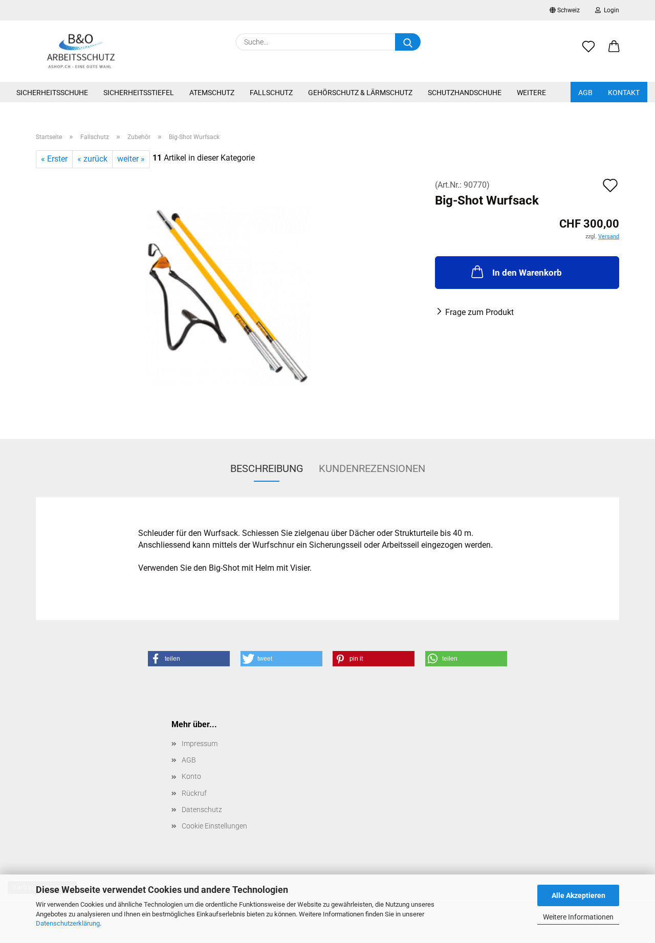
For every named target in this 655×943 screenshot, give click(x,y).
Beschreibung (266, 468)
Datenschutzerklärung (68, 923)
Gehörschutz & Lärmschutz (360, 92)
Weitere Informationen (578, 917)
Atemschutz (211, 92)
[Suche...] (408, 42)
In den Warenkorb (527, 272)
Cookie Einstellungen (214, 826)
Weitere (531, 92)
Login (610, 10)
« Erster (54, 159)
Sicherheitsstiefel (138, 92)
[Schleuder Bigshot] (228, 295)
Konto (191, 776)
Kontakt (624, 92)
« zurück (92, 159)
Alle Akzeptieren (578, 895)
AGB (585, 92)
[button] (614, 52)
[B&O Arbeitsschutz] (81, 51)
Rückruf (194, 793)
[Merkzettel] (588, 52)
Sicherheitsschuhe (52, 92)
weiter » (131, 159)
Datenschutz (202, 809)
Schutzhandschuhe (464, 92)
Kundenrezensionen (372, 468)
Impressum (199, 743)
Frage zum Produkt (479, 312)
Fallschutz (271, 92)
